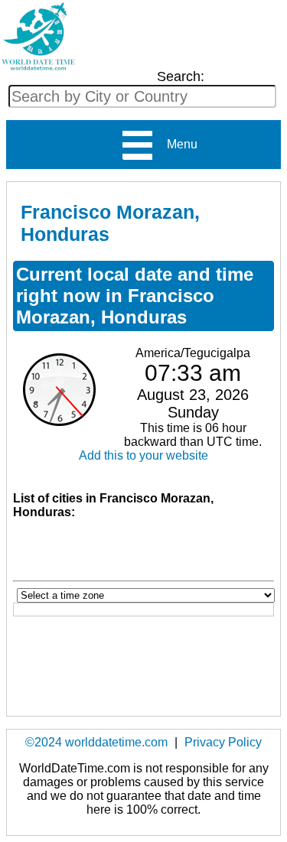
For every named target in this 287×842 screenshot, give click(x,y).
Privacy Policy (223, 742)
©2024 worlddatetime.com (96, 742)
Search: (180, 76)
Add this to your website (143, 455)
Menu (176, 144)
